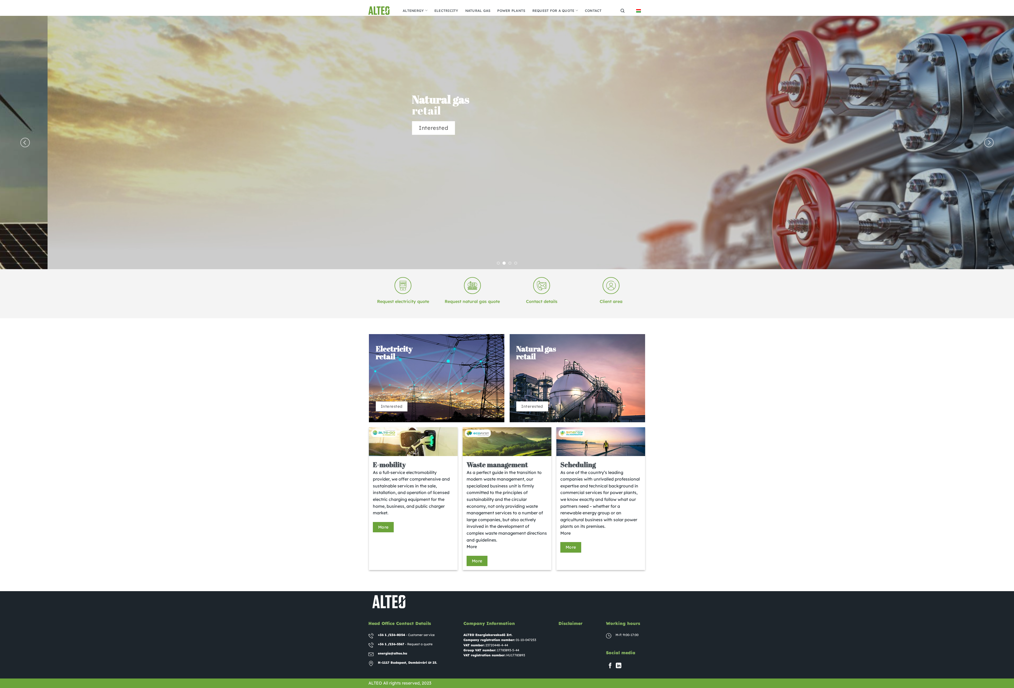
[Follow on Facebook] (610, 666)
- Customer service (406, 635)
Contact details (541, 301)
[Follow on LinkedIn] (618, 666)
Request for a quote (553, 10)
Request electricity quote (403, 301)
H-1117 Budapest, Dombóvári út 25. (407, 663)
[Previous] (25, 142)
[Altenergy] (381, 10)
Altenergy (413, 10)
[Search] (623, 11)
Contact (593, 10)
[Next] (989, 142)
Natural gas (478, 10)
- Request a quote (405, 644)
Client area (611, 301)
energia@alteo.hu (392, 653)
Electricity (446, 10)
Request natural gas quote (472, 301)
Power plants (511, 10)
